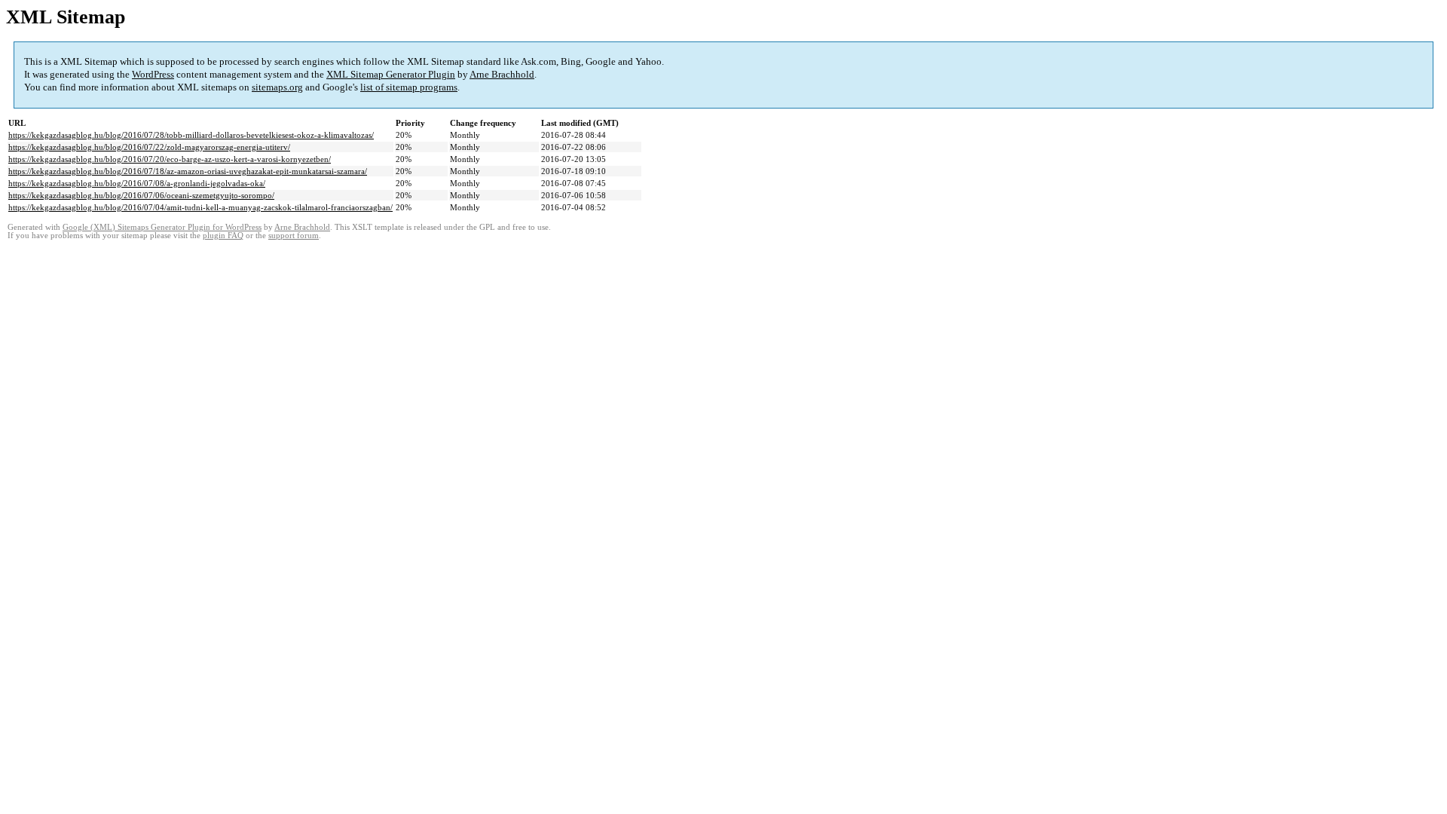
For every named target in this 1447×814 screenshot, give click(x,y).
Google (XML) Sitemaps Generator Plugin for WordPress (162, 227)
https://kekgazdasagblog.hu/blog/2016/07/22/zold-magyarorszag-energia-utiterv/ (149, 146)
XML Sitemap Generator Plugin (390, 74)
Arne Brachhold (502, 74)
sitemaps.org (277, 87)
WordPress (153, 74)
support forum (293, 235)
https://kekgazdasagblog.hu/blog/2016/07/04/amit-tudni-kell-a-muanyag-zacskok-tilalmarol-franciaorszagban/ (200, 207)
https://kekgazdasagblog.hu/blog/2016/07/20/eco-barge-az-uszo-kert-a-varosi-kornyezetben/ (169, 159)
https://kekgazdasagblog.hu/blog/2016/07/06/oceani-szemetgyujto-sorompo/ (141, 195)
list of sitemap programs (408, 87)
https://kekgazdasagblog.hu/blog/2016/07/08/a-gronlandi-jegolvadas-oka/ (136, 183)
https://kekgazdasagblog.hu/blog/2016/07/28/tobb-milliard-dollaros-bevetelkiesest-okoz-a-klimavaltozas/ (191, 134)
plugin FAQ (223, 235)
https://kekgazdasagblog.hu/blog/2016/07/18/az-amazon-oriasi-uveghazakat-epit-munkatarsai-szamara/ (187, 171)
